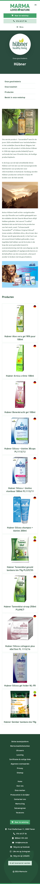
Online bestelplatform (20, 741)
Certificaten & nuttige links (20, 759)
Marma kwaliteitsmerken (20, 746)
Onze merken (20, 790)
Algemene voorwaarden (20, 764)
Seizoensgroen (20, 808)
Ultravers (20, 750)
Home (20, 781)
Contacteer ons (20, 799)
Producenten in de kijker (20, 795)
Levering (20, 755)
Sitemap (20, 773)
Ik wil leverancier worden (20, 863)
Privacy (20, 768)
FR (36, 5)
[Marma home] (20, 7)
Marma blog (20, 804)
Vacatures (20, 812)
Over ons (20, 786)
